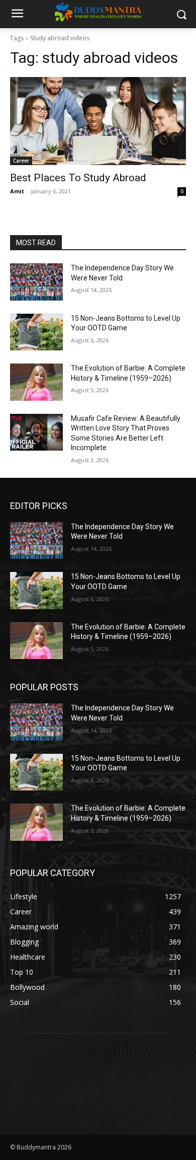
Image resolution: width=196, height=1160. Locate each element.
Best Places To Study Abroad (78, 178)
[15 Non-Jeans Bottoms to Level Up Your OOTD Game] (36, 332)
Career (21, 160)
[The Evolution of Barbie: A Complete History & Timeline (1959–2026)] (36, 382)
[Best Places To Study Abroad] (98, 121)
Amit (17, 191)
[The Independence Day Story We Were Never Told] (36, 282)
